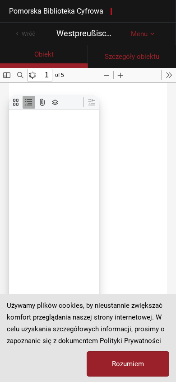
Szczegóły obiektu (132, 57)
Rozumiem (128, 364)
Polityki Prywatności (130, 341)
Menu (139, 34)
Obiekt (44, 54)
